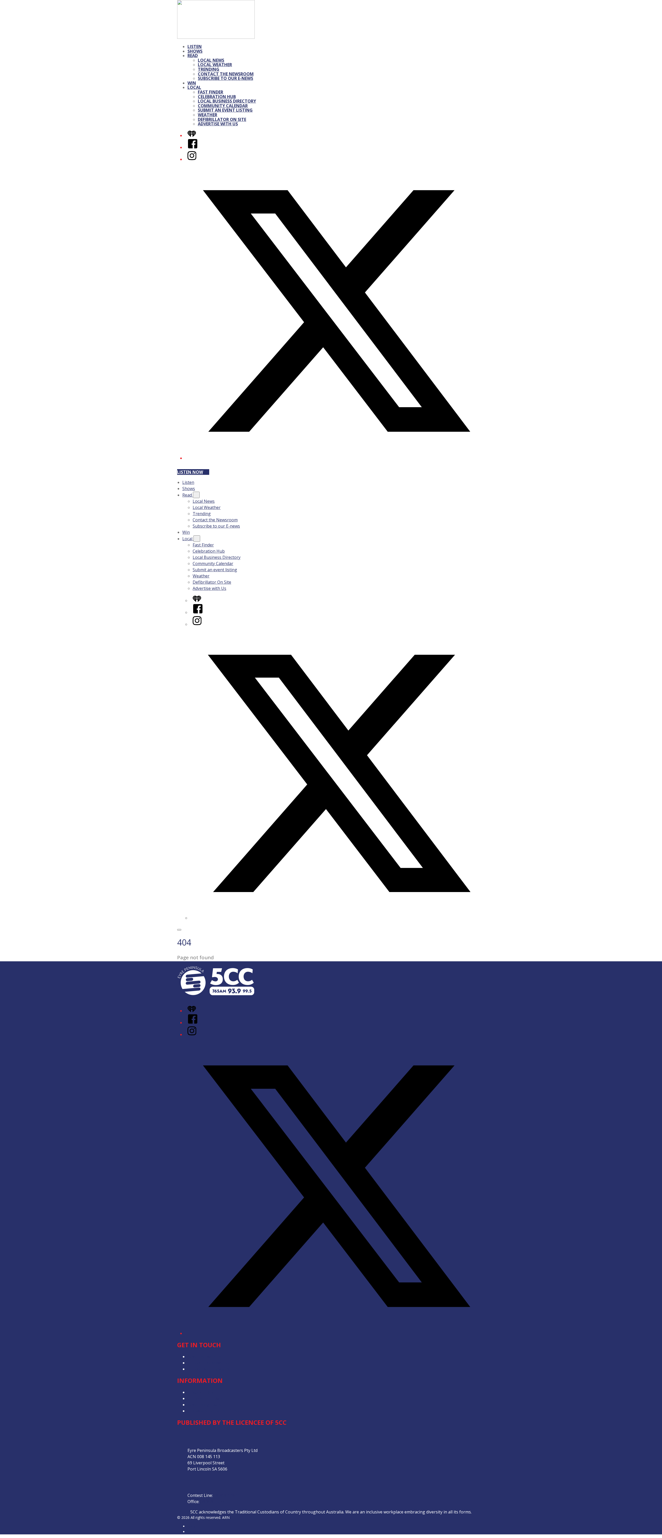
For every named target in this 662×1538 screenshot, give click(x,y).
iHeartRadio (197, 1531)
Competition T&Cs (205, 1398)
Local (194, 87)
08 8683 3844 (226, 1495)
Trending (208, 69)
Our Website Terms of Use (213, 1411)
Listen (194, 46)
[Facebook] (192, 147)
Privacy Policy (200, 1392)
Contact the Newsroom (226, 74)
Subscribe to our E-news (225, 78)
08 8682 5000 (213, 1501)
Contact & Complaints (208, 1369)
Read (192, 55)
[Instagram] (191, 159)
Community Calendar (223, 106)
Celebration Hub (217, 97)
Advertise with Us (218, 124)
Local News (211, 60)
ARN (191, 1526)
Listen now (190, 472)
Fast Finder (210, 92)
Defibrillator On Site (222, 119)
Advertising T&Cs (204, 1404)
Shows (194, 51)
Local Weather (215, 64)
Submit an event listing (225, 110)
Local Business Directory (227, 101)
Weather (207, 115)
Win (191, 83)
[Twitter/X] (336, 458)
